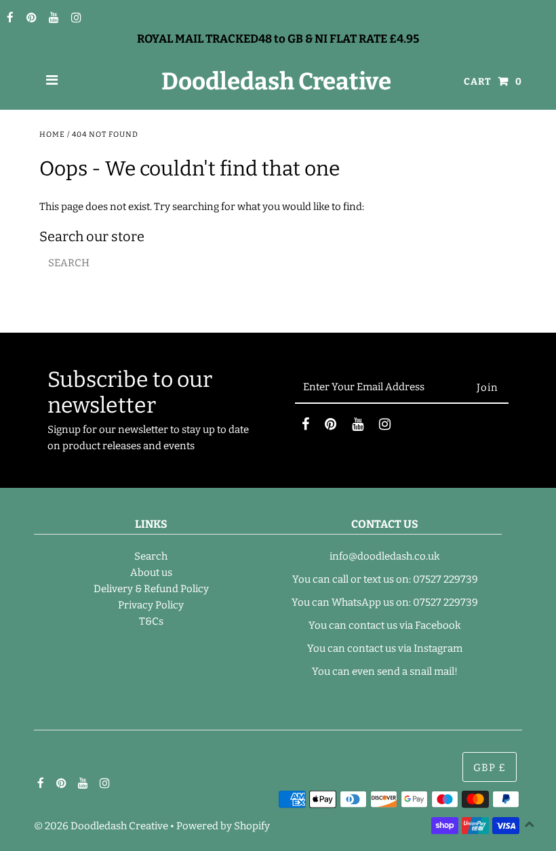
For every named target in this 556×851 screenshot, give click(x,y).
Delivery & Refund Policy (151, 589)
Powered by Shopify (223, 826)
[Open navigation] (52, 81)
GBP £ (489, 768)
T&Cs (151, 621)
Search (150, 556)
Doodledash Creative (276, 81)
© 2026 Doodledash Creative (101, 826)
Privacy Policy (151, 605)
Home (52, 134)
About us (151, 572)
